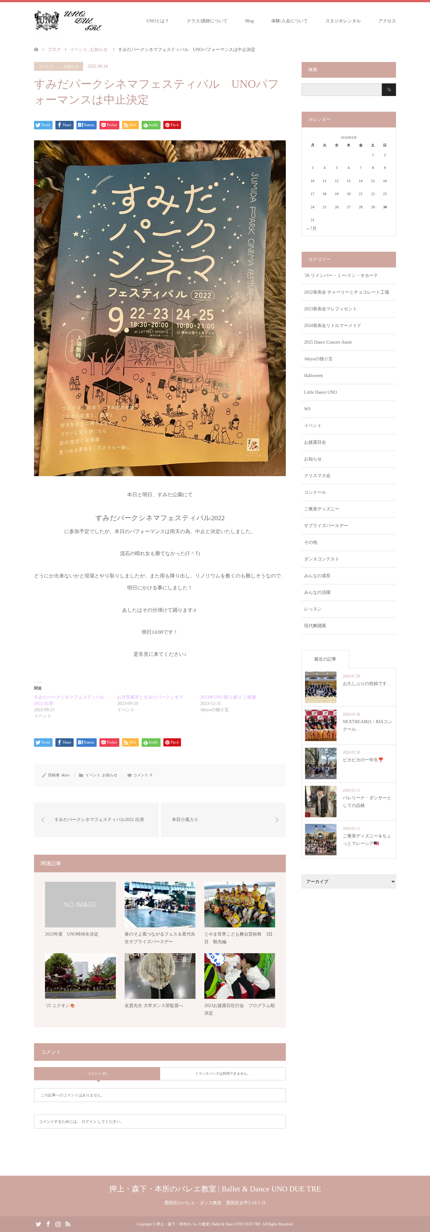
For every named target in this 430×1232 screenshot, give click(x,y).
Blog (249, 21)
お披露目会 (315, 442)
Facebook (48, 1223)
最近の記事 (325, 659)
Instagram (58, 1223)
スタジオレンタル (343, 21)
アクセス (387, 21)
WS (307, 409)
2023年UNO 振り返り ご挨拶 (228, 697)
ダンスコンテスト (321, 559)
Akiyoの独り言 (318, 359)
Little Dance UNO (320, 392)
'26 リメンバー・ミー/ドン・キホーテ (341, 275)
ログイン (89, 1121)
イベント (46, 66)
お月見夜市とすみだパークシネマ (150, 697)
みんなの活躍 (317, 592)
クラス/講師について (207, 21)
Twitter (38, 1223)
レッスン (313, 609)
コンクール (315, 492)
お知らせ (70, 66)
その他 (310, 542)
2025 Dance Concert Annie (328, 342)
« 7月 (312, 228)
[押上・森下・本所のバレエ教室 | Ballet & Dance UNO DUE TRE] (67, 20)
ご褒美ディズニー (321, 509)
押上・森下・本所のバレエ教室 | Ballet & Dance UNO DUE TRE (215, 1189)
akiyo (65, 775)
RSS (67, 1223)
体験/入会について (289, 21)
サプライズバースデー (326, 525)
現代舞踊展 (315, 625)
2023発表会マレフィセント (330, 309)
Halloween (313, 375)
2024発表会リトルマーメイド (332, 325)
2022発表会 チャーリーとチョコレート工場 (346, 292)
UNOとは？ (157, 21)
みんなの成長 (317, 575)
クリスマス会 (317, 475)
